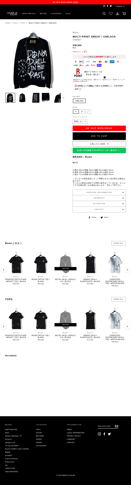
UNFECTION (10, 468)
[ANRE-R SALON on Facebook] (104, 433)
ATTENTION (99, 203)
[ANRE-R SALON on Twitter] (109, 433)
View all (118, 243)
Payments (99, 198)
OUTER (39, 433)
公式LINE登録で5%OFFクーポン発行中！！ (99, 150)
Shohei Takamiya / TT (13, 436)
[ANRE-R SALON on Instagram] (99, 433)
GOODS (39, 442)
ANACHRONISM (11, 472)
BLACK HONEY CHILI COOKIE (17, 449)
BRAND (43, 13)
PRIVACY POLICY (74, 436)
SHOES (39, 439)
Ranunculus (9, 462)
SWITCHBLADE (11, 429)
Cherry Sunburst (11, 459)
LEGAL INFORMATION (75, 433)
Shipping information (99, 192)
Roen (15, 23)
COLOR (76, 96)
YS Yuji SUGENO (11, 446)
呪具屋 (7, 452)
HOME (7, 23)
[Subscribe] (116, 426)
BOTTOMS (40, 436)
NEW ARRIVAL (29, 13)
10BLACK (79, 101)
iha (6, 465)
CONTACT (99, 209)
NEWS (69, 429)
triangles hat (10, 442)
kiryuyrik (8, 439)
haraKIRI (8, 455)
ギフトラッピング (80, 117)
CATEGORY (56, 13)
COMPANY (71, 439)
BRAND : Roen (82, 157)
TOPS (23, 23)
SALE (68, 13)
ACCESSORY (41, 446)
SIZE (75, 107)
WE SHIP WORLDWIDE (99, 128)
